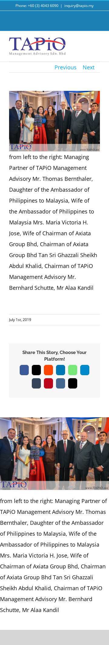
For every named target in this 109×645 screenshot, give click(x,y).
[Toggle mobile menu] (97, 44)
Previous (65, 67)
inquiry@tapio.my (79, 5)
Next (88, 67)
